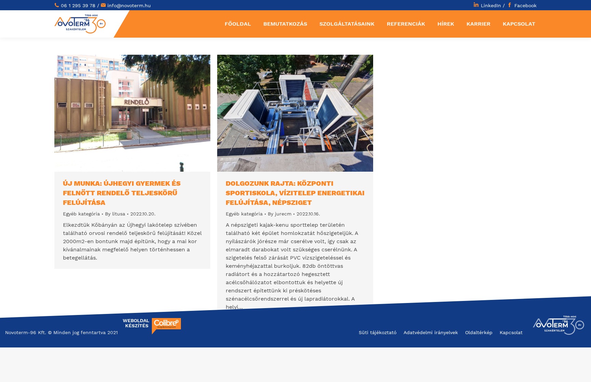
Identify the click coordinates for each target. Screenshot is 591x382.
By (115, 213)
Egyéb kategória (81, 213)
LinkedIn (491, 5)
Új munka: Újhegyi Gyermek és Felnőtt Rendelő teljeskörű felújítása (122, 193)
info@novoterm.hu (129, 5)
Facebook (525, 5)
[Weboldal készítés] (166, 332)
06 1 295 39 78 (78, 5)
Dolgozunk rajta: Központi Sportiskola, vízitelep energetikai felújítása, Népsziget (295, 193)
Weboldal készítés (135, 323)
